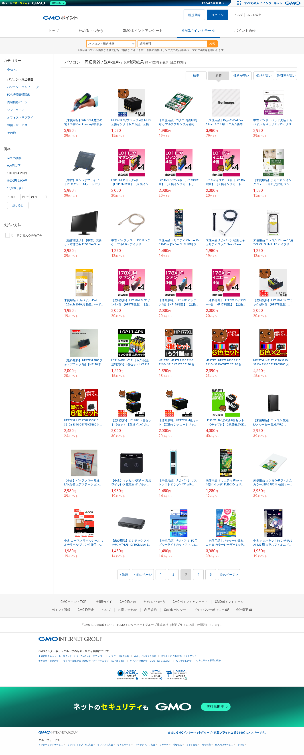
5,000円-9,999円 (17, 180)
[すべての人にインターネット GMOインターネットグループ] (273, 3)
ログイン (217, 15)
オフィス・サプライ (20, 117)
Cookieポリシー (175, 610)
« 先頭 (124, 574)
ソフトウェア (15, 110)
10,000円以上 (15, 188)
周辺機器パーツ (17, 102)
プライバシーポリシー (209, 610)
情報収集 (177, 744)
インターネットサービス (51, 744)
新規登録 (194, 15)
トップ (53, 31)
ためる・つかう (91, 31)
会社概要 (242, 610)
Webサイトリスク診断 (145, 656)
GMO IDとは (128, 602)
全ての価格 (14, 158)
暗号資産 (206, 744)
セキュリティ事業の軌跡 (208, 660)
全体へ (11, 70)
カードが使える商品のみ (27, 235)
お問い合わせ (127, 610)
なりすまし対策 (184, 661)
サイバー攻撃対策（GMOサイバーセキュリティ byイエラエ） (94, 661)
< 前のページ (143, 574)
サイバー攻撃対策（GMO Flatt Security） (150, 661)
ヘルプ (239, 14)
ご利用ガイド (103, 602)
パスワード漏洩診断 (119, 656)
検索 (212, 43)
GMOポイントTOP (73, 602)
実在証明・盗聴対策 (49, 661)
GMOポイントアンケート (143, 31)
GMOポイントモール (198, 31)
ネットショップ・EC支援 (80, 744)
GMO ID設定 (254, 14)
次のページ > (229, 574)
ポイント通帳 (245, 31)
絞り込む (17, 205)
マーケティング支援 (145, 744)
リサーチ (164, 744)
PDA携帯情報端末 (18, 94)
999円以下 (13, 165)
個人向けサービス (224, 744)
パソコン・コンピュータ (23, 87)
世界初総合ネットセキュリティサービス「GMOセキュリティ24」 (71, 656)
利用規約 (150, 610)
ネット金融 (191, 744)
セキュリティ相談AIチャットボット (179, 656)
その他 (11, 132)
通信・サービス (17, 125)
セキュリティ (124, 744)
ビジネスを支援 (105, 744)
